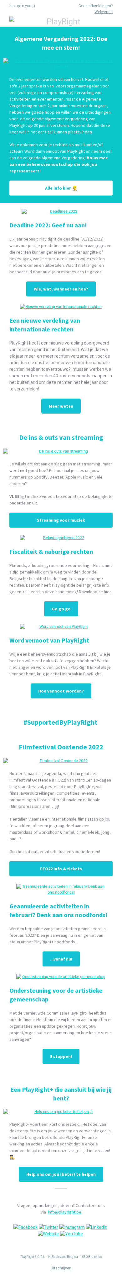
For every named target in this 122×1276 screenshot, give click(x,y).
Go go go (61, 609)
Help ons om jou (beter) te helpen (61, 1174)
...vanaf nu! (61, 959)
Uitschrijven (61, 1268)
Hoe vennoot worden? (61, 691)
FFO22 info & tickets (61, 868)
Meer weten (61, 406)
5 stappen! (61, 1056)
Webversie (103, 12)
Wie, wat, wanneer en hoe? (61, 289)
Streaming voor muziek (61, 520)
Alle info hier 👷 (61, 188)
